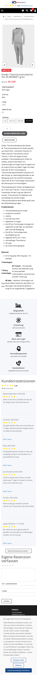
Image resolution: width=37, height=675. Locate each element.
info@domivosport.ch (18, 614)
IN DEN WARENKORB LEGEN (14, 133)
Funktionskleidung (29, 16)
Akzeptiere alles (18, 660)
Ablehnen (18, 665)
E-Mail (4, 591)
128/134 (12, 121)
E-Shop (9, 16)
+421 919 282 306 (17, 612)
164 (5, 121)
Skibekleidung (17, 16)
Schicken (7, 601)
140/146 (20, 121)
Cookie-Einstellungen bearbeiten (18, 670)
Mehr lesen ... (8, 439)
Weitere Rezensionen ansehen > (19, 551)
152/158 (29, 121)
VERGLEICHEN (9, 140)
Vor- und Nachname (9, 584)
